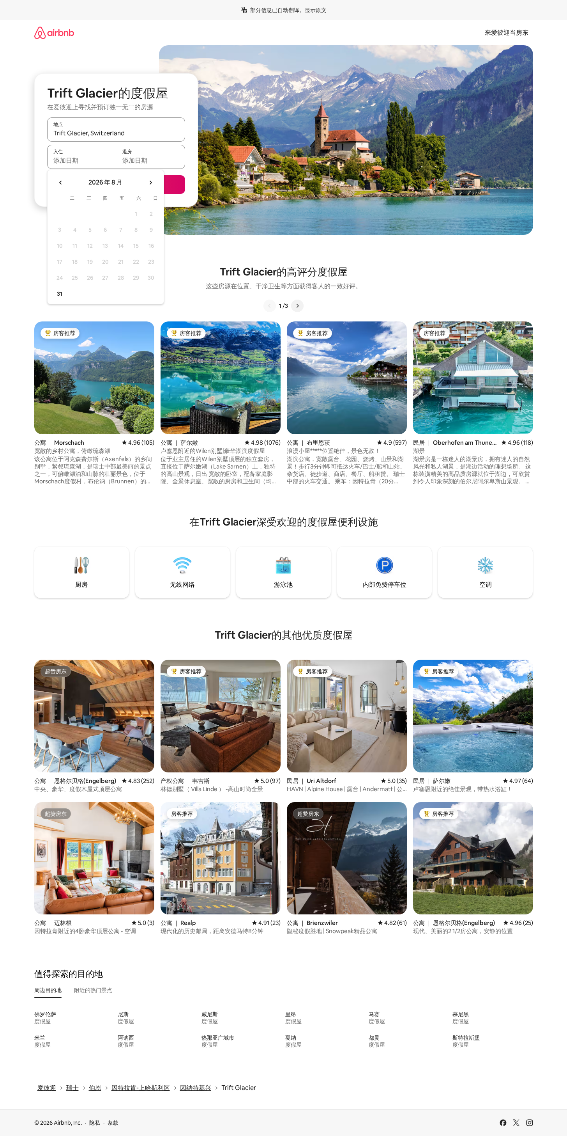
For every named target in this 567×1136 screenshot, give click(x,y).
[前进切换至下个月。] (150, 182)
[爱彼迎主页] (54, 32)
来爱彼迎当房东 (506, 32)
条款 (113, 1122)
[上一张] (269, 306)
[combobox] (116, 133)
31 (59, 293)
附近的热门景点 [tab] (93, 990)
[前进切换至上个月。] (60, 182)
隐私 (94, 1122)
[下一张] (297, 306)
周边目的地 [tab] (48, 990)
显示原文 (316, 10)
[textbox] (81, 160)
